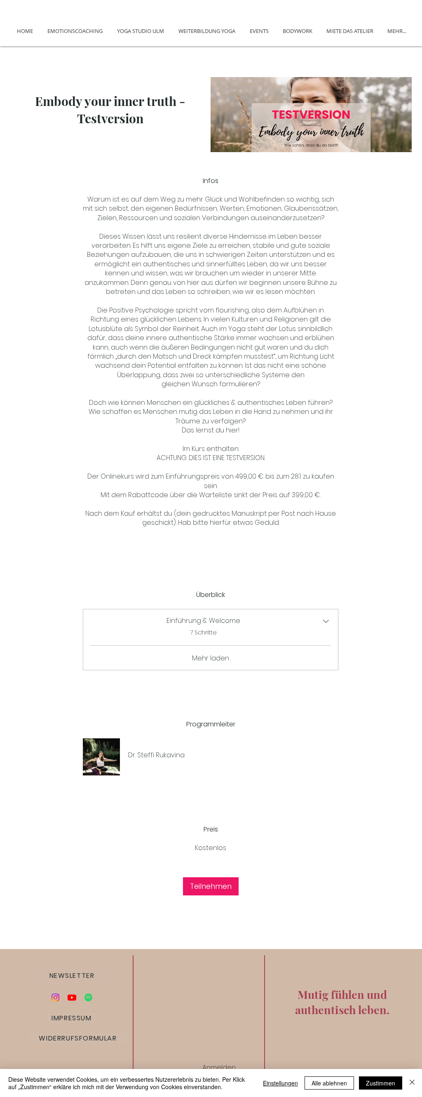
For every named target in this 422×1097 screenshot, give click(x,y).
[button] (72, 976)
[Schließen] (412, 1083)
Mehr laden (210, 658)
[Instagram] (55, 997)
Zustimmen (380, 1083)
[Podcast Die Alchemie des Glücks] (88, 997)
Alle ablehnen (329, 1083)
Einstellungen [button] (280, 1083)
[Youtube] (72, 997)
